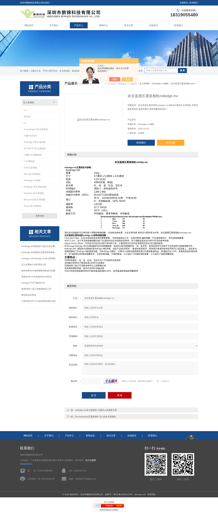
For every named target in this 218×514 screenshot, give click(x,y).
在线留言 (184, 2)
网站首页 (28, 25)
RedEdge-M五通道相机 (35, 186)
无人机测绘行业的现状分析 (33, 264)
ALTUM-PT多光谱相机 (35, 148)
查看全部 (40, 216)
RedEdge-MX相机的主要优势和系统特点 (39, 252)
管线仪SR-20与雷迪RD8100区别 (36, 276)
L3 (25, 110)
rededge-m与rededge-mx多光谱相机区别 (39, 258)
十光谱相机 (29, 161)
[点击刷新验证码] (111, 381)
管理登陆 (151, 494)
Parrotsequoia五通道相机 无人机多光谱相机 (95, 416)
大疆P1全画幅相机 (33, 155)
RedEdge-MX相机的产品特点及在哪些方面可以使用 (39, 246)
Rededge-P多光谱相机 (35, 142)
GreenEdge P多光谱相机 (36, 129)
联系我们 (194, 2)
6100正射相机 (30, 167)
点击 (54, 102)
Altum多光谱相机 (32, 174)
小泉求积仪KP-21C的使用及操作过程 (38, 301)
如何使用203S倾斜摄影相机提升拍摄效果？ (39, 270)
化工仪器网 (90, 460)
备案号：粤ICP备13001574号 (118, 494)
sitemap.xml (139, 494)
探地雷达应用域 (28, 295)
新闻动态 (90, 435)
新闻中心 (103, 25)
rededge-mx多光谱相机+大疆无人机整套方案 (96, 410)
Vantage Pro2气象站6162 (33, 283)
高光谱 (27, 116)
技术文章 (128, 25)
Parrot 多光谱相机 (32, 206)
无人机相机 (28, 102)
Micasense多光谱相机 (35, 199)
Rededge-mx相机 (32, 180)
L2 (25, 123)
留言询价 (170, 142)
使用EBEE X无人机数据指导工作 (36, 289)
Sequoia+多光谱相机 (34, 193)
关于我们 (53, 25)
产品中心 (78, 25)
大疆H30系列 (30, 135)
